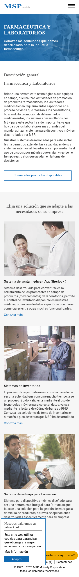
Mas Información (16, 551)
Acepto (17, 559)
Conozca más (13, 315)
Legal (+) (46, 562)
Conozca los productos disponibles (38, 175)
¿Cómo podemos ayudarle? (54, 555)
